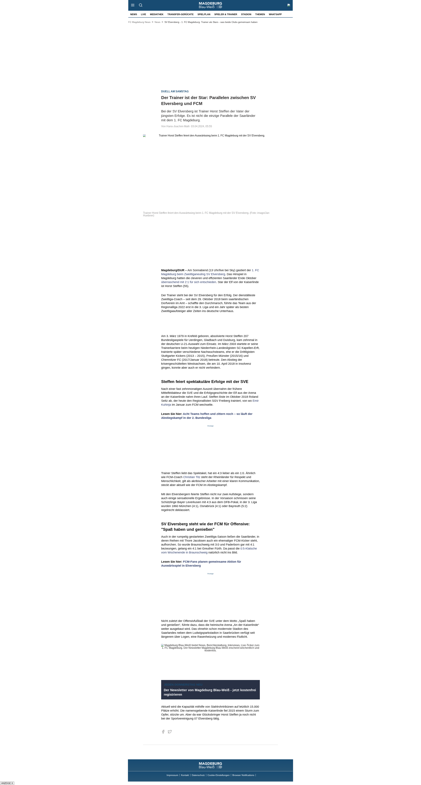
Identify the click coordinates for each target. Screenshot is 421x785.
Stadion (246, 14)
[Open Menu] (133, 5)
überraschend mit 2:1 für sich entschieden (188, 282)
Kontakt (185, 775)
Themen (260, 14)
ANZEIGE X (7, 783)
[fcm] (210, 765)
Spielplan (204, 14)
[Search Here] (140, 5)
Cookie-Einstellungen (219, 775)
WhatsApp (275, 14)
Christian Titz (191, 477)
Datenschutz (198, 775)
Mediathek (156, 14)
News (133, 14)
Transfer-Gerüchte (180, 14)
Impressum (172, 775)
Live (143, 14)
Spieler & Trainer (225, 14)
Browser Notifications (243, 775)
